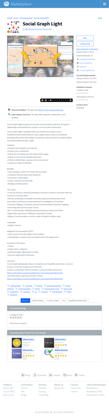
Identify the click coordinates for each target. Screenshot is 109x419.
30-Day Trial (85, 44)
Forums (24, 388)
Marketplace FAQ (94, 391)
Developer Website (87, 59)
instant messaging (54, 285)
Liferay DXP (8, 388)
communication (24, 288)
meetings (13, 294)
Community (27, 384)
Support (82, 66)
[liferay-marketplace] (18, 4)
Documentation (85, 63)
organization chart (51, 288)
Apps (16, 18)
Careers (74, 391)
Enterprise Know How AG (37, 29)
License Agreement (87, 70)
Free (57, 347)
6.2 (35, 291)
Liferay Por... (61, 339)
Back (100, 18)
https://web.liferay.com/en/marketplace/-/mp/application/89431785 (35, 273)
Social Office (9, 391)
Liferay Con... (28, 339)
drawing (44, 291)
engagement (57, 291)
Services (42, 384)
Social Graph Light (41, 18)
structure (28, 285)
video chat (67, 288)
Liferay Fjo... (28, 350)
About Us (58, 384)
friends (39, 285)
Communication (26, 18)
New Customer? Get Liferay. (87, 49)
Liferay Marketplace (96, 384)
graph (69, 291)
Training (42, 391)
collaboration (15, 285)
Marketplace (92, 388)
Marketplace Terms (95, 394)
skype (37, 288)
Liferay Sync (8, 394)
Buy (85, 38)
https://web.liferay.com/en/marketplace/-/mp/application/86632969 (35, 278)
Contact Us (75, 388)
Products (7, 384)
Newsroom (59, 388)
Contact (74, 384)
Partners (42, 388)
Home (9, 18)
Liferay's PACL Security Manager (50, 110)
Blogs (23, 394)
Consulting (43, 394)
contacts (26, 291)
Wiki (23, 391)
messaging (14, 291)
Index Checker (61, 350)
